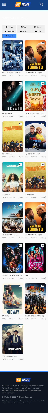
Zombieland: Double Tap (34, 316)
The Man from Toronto (34, 73)
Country (39, 27)
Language (10, 31)
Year (24, 27)
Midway (5, 316)
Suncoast (6, 194)
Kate (26, 275)
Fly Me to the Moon (32, 154)
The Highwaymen (9, 356)
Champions (6, 154)
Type (39, 31)
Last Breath (7, 113)
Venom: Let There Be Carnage (12, 275)
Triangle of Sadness (10, 235)
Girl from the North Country (35, 113)
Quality (24, 31)
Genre (10, 27)
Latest (10, 36)
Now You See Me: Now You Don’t (12, 73)
